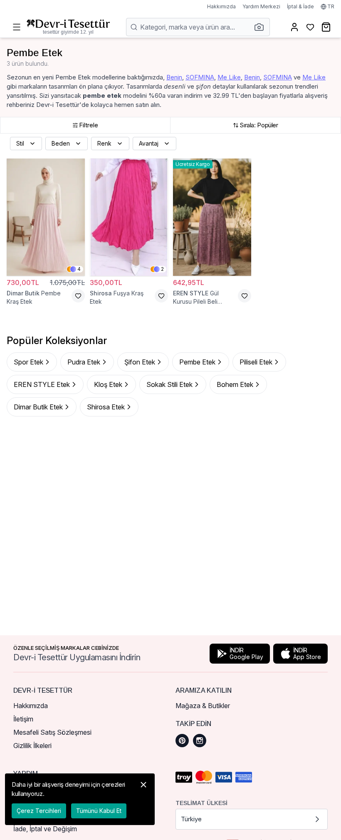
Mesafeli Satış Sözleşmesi (52, 732)
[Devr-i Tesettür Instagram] (199, 740)
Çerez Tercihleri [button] (39, 810)
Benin (174, 77)
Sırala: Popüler (259, 125)
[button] (261, 27)
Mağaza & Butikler (202, 705)
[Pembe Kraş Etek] (46, 217)
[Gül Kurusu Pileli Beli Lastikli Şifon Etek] (212, 217)
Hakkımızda (221, 6)
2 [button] (162, 269)
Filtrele (88, 125)
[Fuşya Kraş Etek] (129, 217)
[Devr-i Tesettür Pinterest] (182, 740)
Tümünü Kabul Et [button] (98, 810)
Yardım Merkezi (261, 6)
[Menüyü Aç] (17, 27)
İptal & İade (300, 6)
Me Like (229, 77)
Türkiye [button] (191, 819)
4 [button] (79, 269)
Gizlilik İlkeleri (32, 745)
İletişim (23, 719)
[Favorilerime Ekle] (78, 295)
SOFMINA (199, 77)
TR (330, 6)
